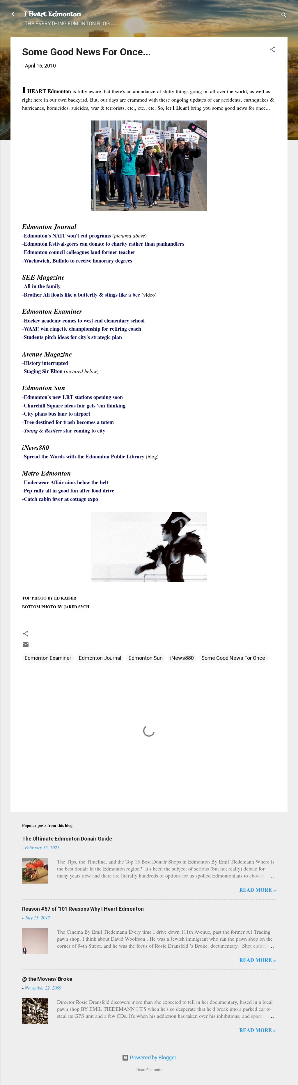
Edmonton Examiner (48, 658)
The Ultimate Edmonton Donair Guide (67, 839)
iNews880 (182, 658)
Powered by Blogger (152, 1057)
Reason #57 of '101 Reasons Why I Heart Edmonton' (83, 909)
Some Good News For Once (233, 658)
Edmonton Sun (146, 658)
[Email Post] (25, 646)
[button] (272, 50)
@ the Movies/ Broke (47, 979)
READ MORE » (257, 889)
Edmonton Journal (100, 658)
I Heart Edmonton (52, 14)
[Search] (284, 16)
